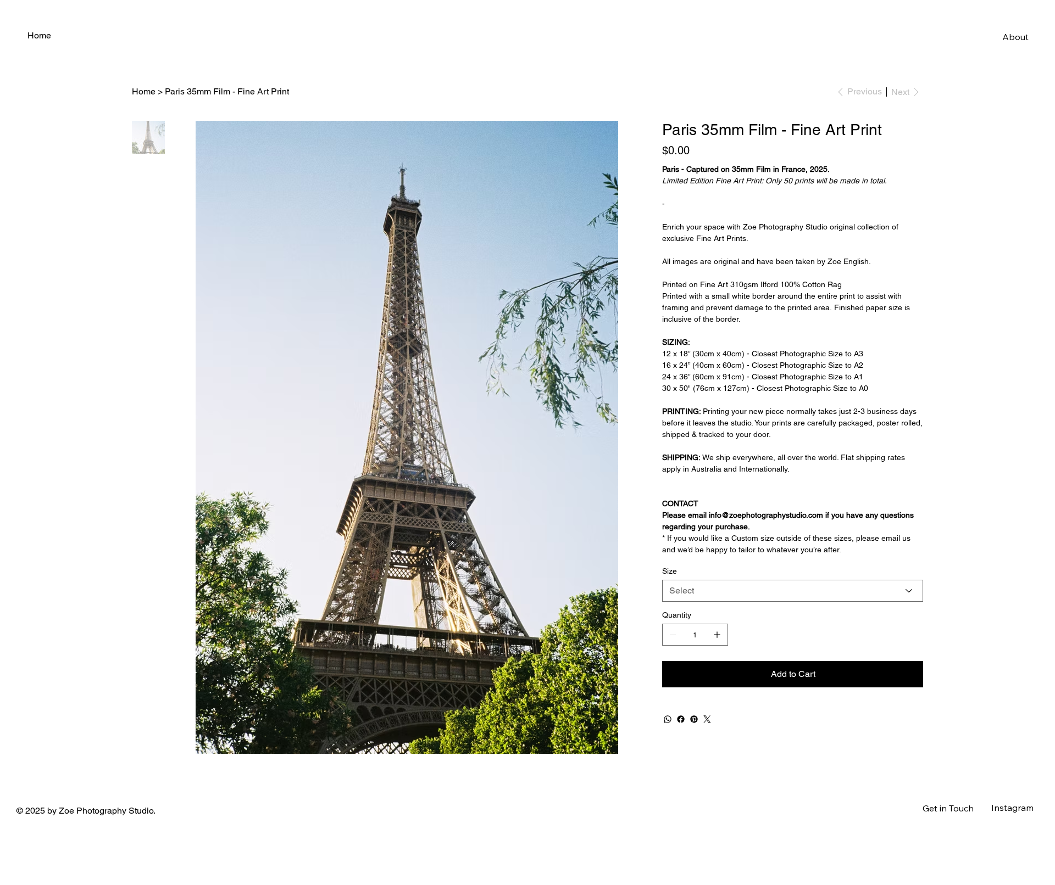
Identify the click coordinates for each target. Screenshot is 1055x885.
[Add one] (717, 635)
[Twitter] (707, 719)
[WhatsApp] (667, 719)
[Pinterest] (693, 719)
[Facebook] (680, 719)
